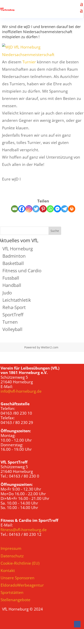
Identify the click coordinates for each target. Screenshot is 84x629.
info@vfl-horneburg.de (21, 391)
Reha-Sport (14, 307)
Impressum (11, 548)
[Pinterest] (43, 208)
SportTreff (12, 314)
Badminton (14, 256)
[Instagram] (28, 208)
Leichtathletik (16, 300)
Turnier (29, 62)
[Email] (14, 208)
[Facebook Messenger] (57, 208)
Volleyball (12, 329)
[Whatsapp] (50, 208)
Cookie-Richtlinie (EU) (20, 563)
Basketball (13, 263)
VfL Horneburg (17, 248)
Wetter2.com (49, 347)
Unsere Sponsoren (17, 577)
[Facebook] (21, 208)
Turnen (10, 322)
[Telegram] (64, 208)
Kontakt (8, 570)
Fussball (10, 278)
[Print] (71, 208)
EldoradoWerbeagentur (22, 585)
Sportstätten (12, 592)
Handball (11, 285)
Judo (7, 293)
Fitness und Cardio (21, 270)
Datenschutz (12, 556)
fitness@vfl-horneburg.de (24, 529)
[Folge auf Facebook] (77, 624)
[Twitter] (36, 208)
